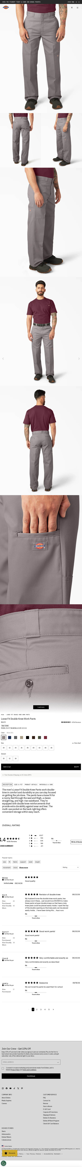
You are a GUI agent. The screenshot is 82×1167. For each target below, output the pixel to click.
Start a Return (47, 1106)
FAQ (44, 1098)
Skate (4, 1131)
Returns (45, 1103)
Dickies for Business (49, 1118)
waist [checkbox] (30, 862)
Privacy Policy (15, 1070)
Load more (41, 707)
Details (71, 2)
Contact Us (46, 1101)
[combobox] (70, 867)
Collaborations (6, 1140)
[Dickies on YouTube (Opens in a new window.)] (10, 1088)
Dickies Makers (6, 1137)
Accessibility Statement (52, 1154)
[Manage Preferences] (3, 1163)
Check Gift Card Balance (51, 1124)
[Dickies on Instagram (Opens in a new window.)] (3, 1088)
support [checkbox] (23, 862)
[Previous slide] (3, 358)
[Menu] (77, 7)
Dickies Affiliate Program (51, 1121)
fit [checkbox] (9, 862)
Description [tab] (7, 784)
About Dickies (6, 1098)
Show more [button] (23, 867)
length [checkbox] (37, 862)
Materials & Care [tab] (46, 784)
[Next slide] (78, 358)
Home (2, 714)
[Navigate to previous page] (28, 1009)
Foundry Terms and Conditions (12, 1156)
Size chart (77, 743)
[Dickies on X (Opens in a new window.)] (18, 1088)
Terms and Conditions (29, 1070)
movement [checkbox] (6, 867)
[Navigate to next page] (53, 1009)
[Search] (60, 7)
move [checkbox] (15, 867)
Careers (4, 1103)
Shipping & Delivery (49, 1115)
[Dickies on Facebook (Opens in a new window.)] (7, 1088)
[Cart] (71, 7)
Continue (31, 1076)
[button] (3, 737)
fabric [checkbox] (15, 862)
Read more (60, 910)
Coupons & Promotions (50, 1112)
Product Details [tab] (31, 784)
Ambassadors (6, 1134)
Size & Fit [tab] (18, 784)
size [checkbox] (4, 862)
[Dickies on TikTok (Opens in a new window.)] (14, 1088)
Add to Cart (41, 767)
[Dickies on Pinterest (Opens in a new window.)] (22, 1088)
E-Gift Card (47, 1109)
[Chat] (66, 7)
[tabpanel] (29, 800)
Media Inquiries (6, 1101)
